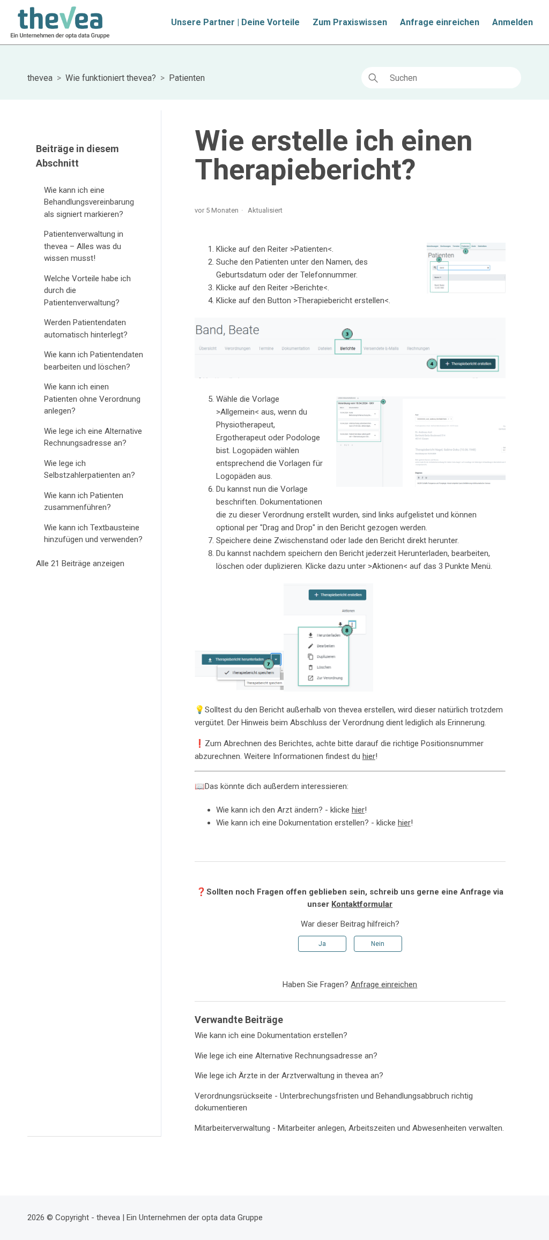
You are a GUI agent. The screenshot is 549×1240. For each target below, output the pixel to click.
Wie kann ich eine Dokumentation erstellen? (271, 1035)
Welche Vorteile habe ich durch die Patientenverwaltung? (87, 290)
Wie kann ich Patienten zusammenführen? (83, 502)
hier (368, 756)
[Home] (60, 22)
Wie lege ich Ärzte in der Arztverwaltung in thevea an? (289, 1075)
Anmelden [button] (512, 22)
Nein (377, 944)
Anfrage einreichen (439, 22)
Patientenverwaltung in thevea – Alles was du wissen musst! (83, 246)
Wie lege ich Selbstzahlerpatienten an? (89, 469)
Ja (322, 944)
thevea (40, 78)
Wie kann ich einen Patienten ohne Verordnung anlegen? (92, 399)
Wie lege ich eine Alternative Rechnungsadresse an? (93, 437)
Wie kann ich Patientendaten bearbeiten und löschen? (93, 361)
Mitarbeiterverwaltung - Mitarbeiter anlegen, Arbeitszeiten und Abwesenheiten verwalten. (349, 1128)
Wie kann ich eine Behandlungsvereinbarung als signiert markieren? (89, 202)
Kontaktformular (361, 904)
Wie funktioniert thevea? (110, 78)
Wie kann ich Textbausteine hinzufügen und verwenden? (93, 534)
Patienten (187, 78)
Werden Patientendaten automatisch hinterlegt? (86, 329)
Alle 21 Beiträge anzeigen (80, 563)
